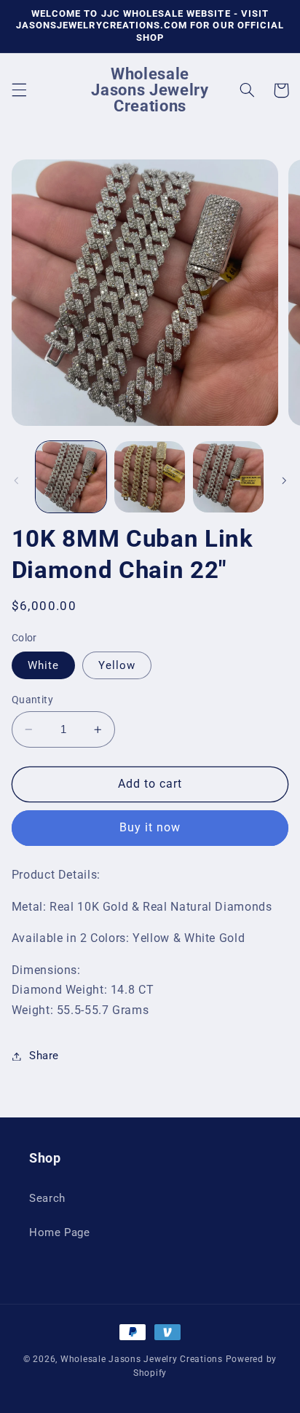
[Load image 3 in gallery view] (149, 476)
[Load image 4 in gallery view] (228, 476)
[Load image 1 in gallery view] (71, 476)
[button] (19, 90)
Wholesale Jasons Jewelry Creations (141, 1359)
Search (47, 1198)
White (43, 665)
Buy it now (150, 827)
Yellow (116, 665)
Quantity (32, 699)
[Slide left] (16, 480)
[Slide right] (284, 480)
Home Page (59, 1232)
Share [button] (44, 1055)
